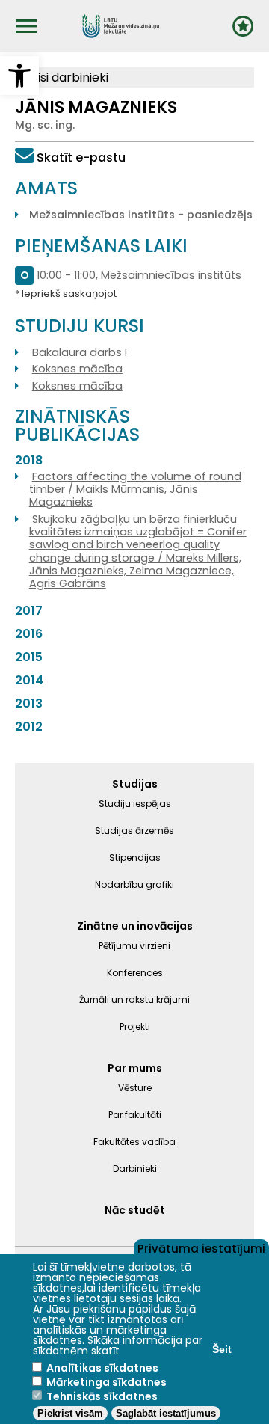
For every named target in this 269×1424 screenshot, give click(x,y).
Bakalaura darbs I (79, 352)
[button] (19, 75)
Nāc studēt (135, 1210)
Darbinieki (135, 1168)
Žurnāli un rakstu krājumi (134, 999)
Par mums (135, 1068)
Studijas (135, 783)
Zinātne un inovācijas (135, 925)
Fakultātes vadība (134, 1141)
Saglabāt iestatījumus (166, 1413)
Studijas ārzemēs (134, 830)
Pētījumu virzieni (134, 945)
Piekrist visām (70, 1413)
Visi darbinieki (67, 77)
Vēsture (135, 1087)
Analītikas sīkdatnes (102, 1367)
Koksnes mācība (77, 368)
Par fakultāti (134, 1114)
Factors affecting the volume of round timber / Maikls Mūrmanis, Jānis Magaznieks (135, 489)
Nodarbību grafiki (134, 884)
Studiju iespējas (135, 803)
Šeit (222, 1349)
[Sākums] (121, 26)
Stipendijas (135, 857)
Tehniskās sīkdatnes (102, 1396)
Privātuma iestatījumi (201, 1247)
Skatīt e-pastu (81, 157)
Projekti (135, 1026)
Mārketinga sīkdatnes (106, 1382)
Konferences (135, 972)
